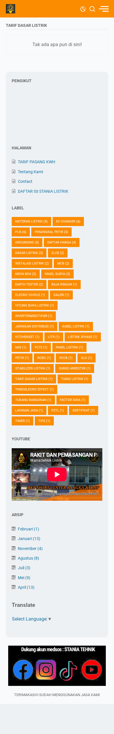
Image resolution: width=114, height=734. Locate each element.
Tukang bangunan (33, 400)
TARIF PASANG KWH (36, 162)
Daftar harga (61, 242)
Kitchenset (27, 337)
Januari (29, 538)
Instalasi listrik (32, 263)
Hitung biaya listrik (34, 305)
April (26, 587)
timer (22, 421)
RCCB (65, 358)
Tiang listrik (74, 379)
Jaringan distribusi (34, 326)
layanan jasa (29, 410)
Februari (28, 529)
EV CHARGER (68, 221)
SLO (86, 358)
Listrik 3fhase (82, 337)
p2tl (57, 410)
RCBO (44, 358)
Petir (22, 358)
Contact (25, 181)
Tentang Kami (30, 171)
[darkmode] (83, 8)
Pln (20, 232)
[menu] (103, 9)
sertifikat (83, 410)
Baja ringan (64, 284)
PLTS (41, 347)
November (30, 548)
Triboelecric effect (34, 389)
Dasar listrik (29, 253)
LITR (54, 337)
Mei (24, 577)
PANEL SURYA (57, 274)
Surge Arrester (75, 368)
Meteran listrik (31, 221)
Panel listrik (69, 347)
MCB (63, 263)
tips (44, 421)
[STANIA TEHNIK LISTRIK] (10, 8)
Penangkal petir (51, 232)
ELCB (57, 253)
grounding (27, 242)
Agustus (28, 558)
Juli (24, 567)
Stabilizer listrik (32, 368)
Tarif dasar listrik (34, 379)
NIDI (20, 347)
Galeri (61, 295)
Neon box (25, 274)
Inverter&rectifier (33, 316)
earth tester (29, 284)
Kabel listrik (75, 326)
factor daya (72, 400)
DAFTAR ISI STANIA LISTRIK (43, 191)
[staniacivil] (57, 666)
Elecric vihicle (30, 295)
